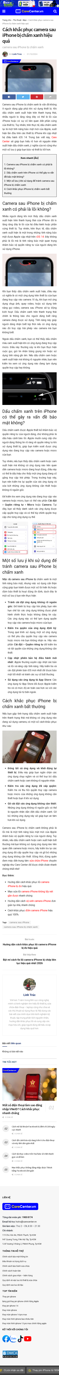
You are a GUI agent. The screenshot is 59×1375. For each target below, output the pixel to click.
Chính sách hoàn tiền (11, 1271)
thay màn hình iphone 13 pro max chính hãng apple (24, 1323)
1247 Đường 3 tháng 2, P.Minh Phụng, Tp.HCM (21, 1244)
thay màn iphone (9, 1310)
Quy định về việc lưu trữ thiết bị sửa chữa (19, 1280)
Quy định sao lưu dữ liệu (12, 1285)
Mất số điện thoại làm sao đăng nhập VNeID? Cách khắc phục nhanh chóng (22, 1109)
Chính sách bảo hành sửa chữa (15, 1266)
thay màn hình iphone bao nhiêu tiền (18, 1319)
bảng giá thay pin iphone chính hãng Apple (20, 1301)
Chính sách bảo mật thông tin (15, 1257)
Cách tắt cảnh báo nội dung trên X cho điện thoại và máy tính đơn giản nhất (33, 1142)
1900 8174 (27, 1217)
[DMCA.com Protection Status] (10, 1354)
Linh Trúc (17, 54)
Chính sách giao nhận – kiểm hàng (17, 1276)
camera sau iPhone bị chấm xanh (21, 927)
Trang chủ (6, 20)
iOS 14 (40, 236)
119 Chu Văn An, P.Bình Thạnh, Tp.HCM (19, 1235)
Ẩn (36, 158)
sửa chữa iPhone (38, 860)
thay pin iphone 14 (10, 1306)
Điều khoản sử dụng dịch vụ (14, 1261)
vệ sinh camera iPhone (38, 900)
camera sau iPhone (19, 922)
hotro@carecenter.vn (26, 1221)
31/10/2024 (32, 54)
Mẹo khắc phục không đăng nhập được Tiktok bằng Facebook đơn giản (32, 1169)
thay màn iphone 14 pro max (14, 1315)
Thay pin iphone (9, 1297)
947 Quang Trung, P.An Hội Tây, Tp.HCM (19, 1239)
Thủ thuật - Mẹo (19, 20)
